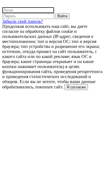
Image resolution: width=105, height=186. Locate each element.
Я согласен (76, 87)
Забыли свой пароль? (22, 21)
